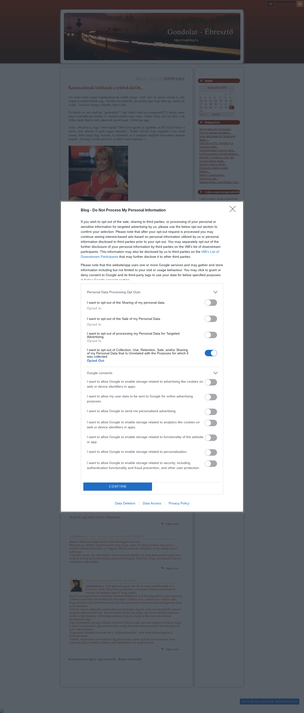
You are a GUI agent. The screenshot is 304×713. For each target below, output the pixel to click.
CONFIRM (118, 486)
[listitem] (152, 292)
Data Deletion (125, 503)
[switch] (211, 302)
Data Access (152, 503)
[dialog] (152, 356)
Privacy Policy (179, 503)
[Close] (234, 210)
